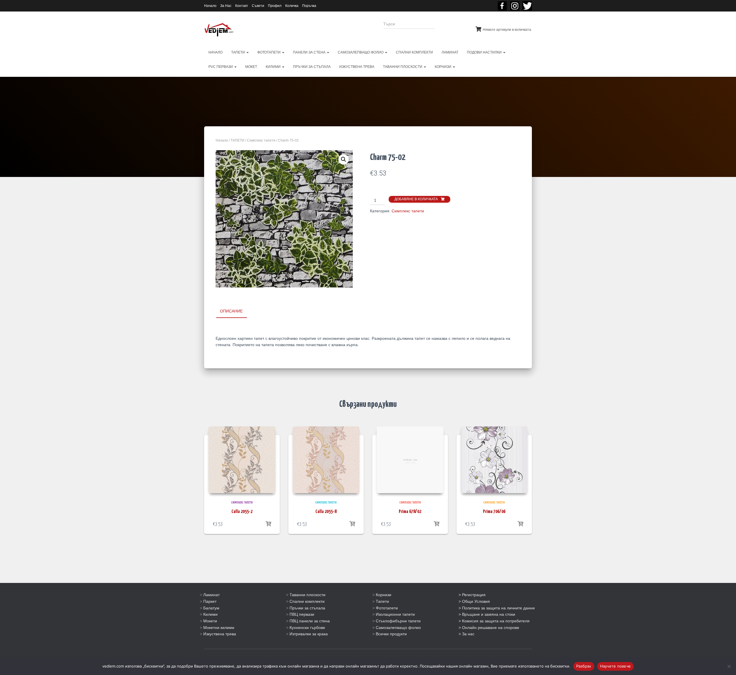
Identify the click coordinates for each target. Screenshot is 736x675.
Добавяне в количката (416, 199)
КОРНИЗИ (443, 67)
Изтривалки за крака (309, 634)
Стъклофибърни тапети (398, 621)
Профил (274, 6)
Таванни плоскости (307, 594)
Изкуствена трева (219, 634)
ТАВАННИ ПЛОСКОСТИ (403, 67)
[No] (729, 666)
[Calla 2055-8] (326, 459)
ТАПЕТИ (238, 52)
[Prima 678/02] (410, 459)
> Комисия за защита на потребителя (494, 621)
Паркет (209, 601)
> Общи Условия (474, 601)
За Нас (225, 6)
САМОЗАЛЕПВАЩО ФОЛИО (361, 52)
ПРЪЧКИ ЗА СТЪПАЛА (312, 67)
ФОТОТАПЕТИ (269, 52)
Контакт (241, 6)
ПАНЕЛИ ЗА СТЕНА (309, 52)
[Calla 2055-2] (241, 459)
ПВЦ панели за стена (310, 621)
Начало (210, 6)
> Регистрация (472, 594)
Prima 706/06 (494, 511)
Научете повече (615, 666)
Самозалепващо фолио (398, 627)
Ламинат (211, 594)
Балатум (211, 608)
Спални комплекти (307, 601)
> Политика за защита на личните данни (497, 608)
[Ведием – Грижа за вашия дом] (219, 30)
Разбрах (583, 666)
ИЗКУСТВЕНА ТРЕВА (356, 67)
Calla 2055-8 (325, 511)
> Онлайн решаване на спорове (489, 627)
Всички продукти (391, 634)
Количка (291, 6)
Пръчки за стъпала (307, 608)
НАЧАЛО (215, 52)
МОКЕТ (251, 67)
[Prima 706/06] (494, 459)
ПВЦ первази (302, 614)
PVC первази (221, 67)
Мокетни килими (218, 627)
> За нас (466, 634)
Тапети (382, 601)
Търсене (450, 28)
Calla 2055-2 (241, 511)
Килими (210, 614)
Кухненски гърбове (307, 627)
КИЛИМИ (273, 67)
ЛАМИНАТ (450, 52)
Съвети (258, 6)
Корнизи (383, 594)
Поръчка (309, 6)
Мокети (210, 621)
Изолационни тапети (395, 614)
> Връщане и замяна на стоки (487, 614)
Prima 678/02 (410, 511)
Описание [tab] (231, 311)
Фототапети (387, 608)
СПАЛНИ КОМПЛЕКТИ (414, 52)
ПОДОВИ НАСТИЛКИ (485, 52)
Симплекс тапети (261, 140)
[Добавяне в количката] (268, 524)
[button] (343, 159)
